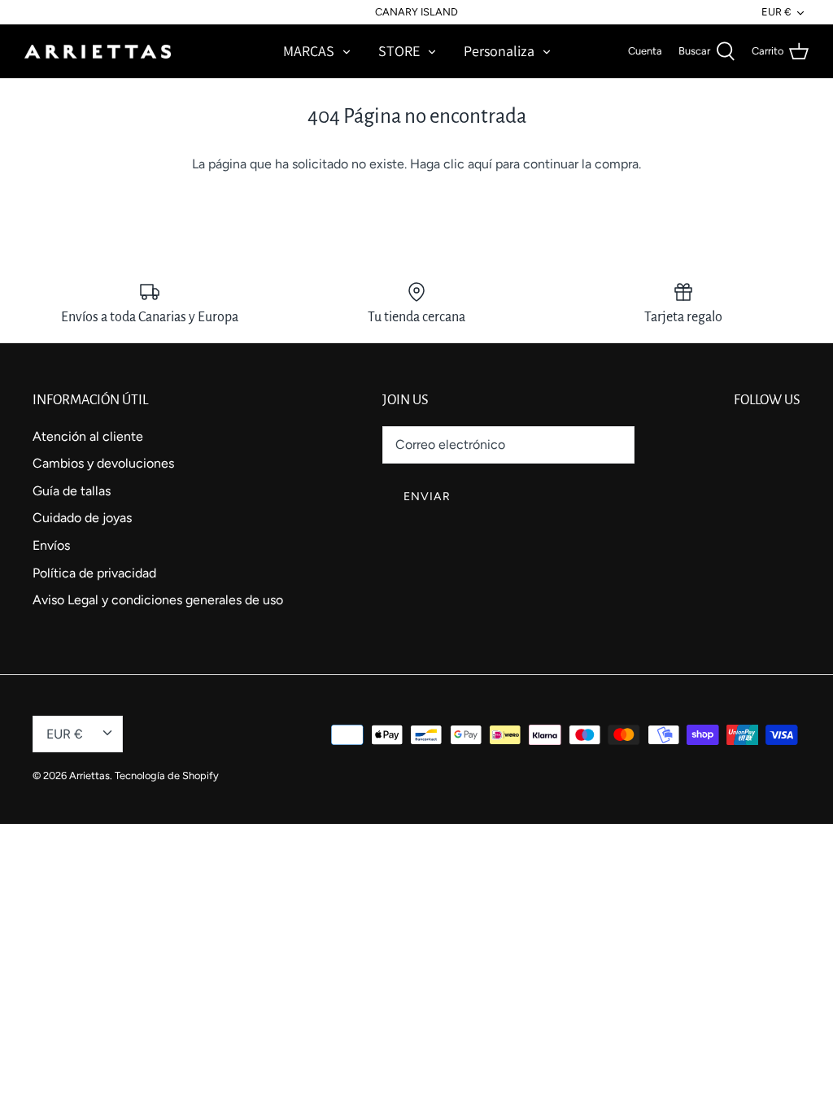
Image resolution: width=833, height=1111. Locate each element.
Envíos (51, 545)
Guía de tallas (72, 491)
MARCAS (308, 50)
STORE (399, 50)
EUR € (776, 12)
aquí (480, 164)
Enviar (427, 496)
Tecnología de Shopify (167, 775)
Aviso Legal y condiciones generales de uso (158, 600)
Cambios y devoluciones (103, 463)
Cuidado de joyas (82, 517)
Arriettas (89, 775)
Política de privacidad (94, 573)
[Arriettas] (97, 51)
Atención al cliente (88, 436)
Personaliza (499, 50)
